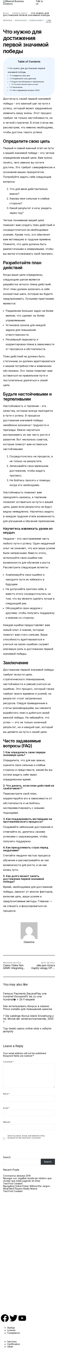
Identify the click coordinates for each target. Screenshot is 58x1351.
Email (6, 1108)
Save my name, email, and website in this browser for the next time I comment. (26, 1137)
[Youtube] (22, 1318)
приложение (46, 521)
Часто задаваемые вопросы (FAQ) (25, 90)
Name (6, 1094)
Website (6, 1122)
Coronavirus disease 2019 (17, 1175)
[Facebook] (5, 1318)
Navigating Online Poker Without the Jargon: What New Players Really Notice (26, 1187)
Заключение (16, 87)
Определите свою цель (20, 76)
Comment (8, 1062)
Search (7, 1157)
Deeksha (7, 20)
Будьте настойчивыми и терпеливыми (27, 82)
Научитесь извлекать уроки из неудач (24, 84)
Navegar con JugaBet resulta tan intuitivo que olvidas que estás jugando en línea (27, 1179)
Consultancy (36, 20)
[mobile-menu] (52, 2)
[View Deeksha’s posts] (29, 930)
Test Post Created (12, 1183)
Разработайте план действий (23, 79)
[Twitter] (14, 1318)
